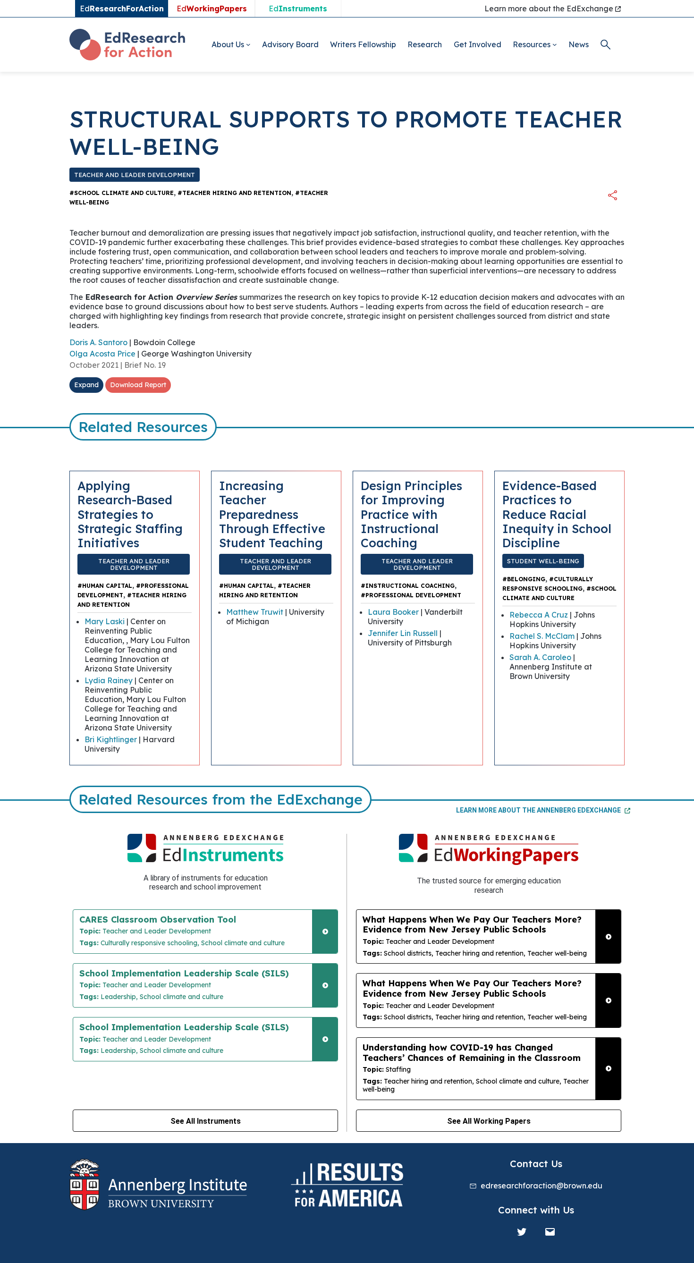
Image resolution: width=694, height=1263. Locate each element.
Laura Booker (393, 612)
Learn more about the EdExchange (549, 8)
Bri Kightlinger (111, 739)
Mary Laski (105, 621)
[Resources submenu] (554, 44)
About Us (228, 44)
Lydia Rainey (109, 680)
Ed (212, 8)
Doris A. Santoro (98, 342)
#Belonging (523, 579)
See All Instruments (205, 1121)
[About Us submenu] (248, 44)
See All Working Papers (489, 1121)
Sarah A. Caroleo (540, 657)
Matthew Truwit (254, 612)
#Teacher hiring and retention (234, 192)
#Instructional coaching (408, 585)
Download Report (138, 385)
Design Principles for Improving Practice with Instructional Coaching (411, 514)
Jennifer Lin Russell (403, 633)
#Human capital (104, 585)
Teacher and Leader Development (134, 174)
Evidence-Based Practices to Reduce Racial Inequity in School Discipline (556, 514)
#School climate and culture (121, 192)
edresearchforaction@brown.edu (541, 1185)
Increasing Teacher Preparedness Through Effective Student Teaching (272, 514)
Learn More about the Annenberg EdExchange (539, 810)
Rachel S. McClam (542, 636)
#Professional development (411, 595)
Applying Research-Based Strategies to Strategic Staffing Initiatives (130, 514)
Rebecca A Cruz (538, 614)
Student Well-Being (543, 561)
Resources (531, 44)
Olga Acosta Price (102, 353)
